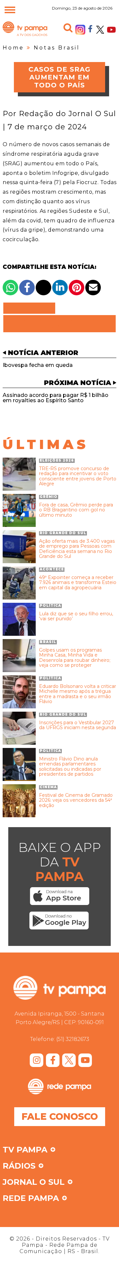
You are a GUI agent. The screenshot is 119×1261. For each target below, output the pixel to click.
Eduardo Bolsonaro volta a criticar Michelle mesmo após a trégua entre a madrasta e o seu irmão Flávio (77, 694)
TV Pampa (25, 35)
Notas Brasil (57, 48)
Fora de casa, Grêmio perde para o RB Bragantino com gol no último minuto (76, 510)
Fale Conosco (59, 1116)
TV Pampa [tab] (25, 1150)
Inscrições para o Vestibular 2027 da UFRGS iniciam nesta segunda (77, 725)
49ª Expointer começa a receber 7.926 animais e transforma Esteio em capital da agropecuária (77, 582)
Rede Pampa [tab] (31, 1198)
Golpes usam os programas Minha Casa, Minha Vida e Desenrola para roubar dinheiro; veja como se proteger (74, 658)
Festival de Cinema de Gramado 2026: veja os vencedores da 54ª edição (76, 800)
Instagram (80, 30)
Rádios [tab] (19, 1166)
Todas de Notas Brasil (59, 323)
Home (13, 48)
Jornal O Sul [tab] (33, 1182)
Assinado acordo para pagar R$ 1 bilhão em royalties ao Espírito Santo (55, 398)
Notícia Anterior (43, 353)
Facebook (90, 28)
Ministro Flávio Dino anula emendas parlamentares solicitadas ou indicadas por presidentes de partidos (70, 767)
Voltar (31, 308)
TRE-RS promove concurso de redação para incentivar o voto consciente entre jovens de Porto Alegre (77, 476)
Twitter (100, 30)
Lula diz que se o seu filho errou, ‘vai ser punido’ (76, 616)
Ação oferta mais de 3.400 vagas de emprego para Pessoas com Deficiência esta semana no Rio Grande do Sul (77, 549)
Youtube (111, 30)
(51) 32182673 (72, 1039)
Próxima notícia (77, 383)
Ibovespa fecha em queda (38, 365)
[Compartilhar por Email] (93, 287)
